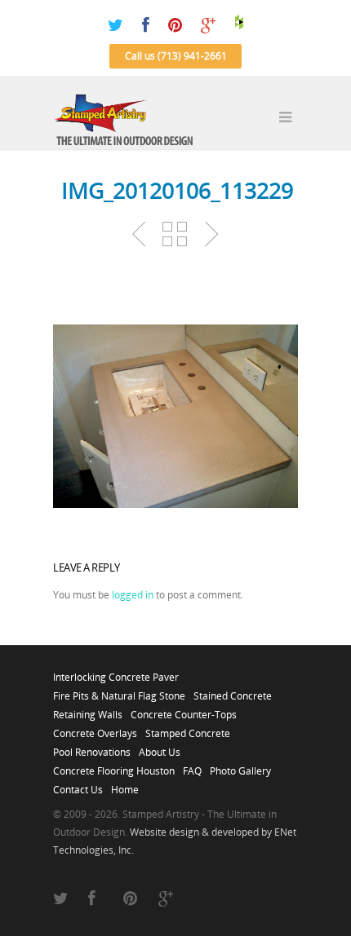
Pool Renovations (92, 747)
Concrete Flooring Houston (114, 766)
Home (125, 785)
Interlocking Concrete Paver (116, 672)
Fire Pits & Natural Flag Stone (119, 691)
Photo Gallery (240, 766)
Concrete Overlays (95, 728)
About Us (159, 747)
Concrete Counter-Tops (184, 710)
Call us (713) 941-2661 (176, 56)
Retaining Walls (87, 710)
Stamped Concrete (187, 728)
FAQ (192, 766)
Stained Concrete (232, 691)
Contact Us (78, 785)
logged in (132, 595)
